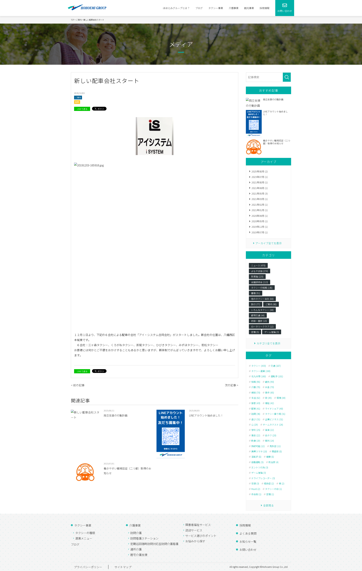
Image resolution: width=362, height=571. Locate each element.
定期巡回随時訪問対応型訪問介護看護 (154, 544)
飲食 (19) (255, 440)
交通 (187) (276, 365)
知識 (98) (255, 381)
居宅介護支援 (138, 555)
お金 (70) (269, 387)
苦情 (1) (270, 494)
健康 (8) (270, 456)
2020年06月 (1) (260, 215)
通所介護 (136, 549)
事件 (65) (269, 392)
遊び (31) (255, 419)
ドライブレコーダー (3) (263, 478)
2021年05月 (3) (260, 193)
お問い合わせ (247, 550)
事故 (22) (255, 435)
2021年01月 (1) (260, 210)
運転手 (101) (277, 376)
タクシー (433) (258, 365)
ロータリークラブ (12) (262, 326)
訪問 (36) (255, 414)
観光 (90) (269, 381)
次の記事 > (231, 385)
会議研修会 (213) (259, 282)
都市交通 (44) (258, 315)
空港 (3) (255, 483)
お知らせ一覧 (247, 541)
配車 (77, 102)
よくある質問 (247, 533)
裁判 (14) (269, 440)
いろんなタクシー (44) (262, 309)
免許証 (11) (275, 446)
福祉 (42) (269, 403)
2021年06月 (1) (260, 188)
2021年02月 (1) (260, 204)
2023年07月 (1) (260, 177)
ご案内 (78, 97)
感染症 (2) (269, 483)
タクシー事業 (215, 8)
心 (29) (254, 424)
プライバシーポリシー (88, 567)
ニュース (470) (258, 265)
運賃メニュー (83, 538)
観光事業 (249, 8)
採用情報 (264, 8)
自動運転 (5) (257, 462)
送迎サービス (193, 530)
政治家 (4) (273, 462)
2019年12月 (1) (260, 226)
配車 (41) (255, 408)
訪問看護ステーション (144, 538)
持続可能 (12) (258, 446)
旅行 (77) (255, 304)
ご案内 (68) (271, 304)
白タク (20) (270, 435)
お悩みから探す (195, 541)
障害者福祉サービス (198, 525)
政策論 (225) (257, 276)
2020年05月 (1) (260, 221)
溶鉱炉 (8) (256, 456)
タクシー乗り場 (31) (275, 414)
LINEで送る (82, 108)
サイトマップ (122, 567)
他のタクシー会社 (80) (262, 298)
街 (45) (268, 398)
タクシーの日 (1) (273, 489)
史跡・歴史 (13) (259, 320)
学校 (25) (255, 430)
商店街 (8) (277, 451)
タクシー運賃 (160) (260, 371)
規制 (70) (255, 392)
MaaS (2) (255, 489)
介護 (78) (255, 387)
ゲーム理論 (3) (271, 332)
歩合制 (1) (256, 494)
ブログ (199, 8)
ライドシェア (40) (274, 408)
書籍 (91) (255, 293)
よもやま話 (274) (259, 271)
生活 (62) (255, 398)
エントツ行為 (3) (259, 467)
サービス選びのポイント (200, 536)
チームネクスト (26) (273, 424)
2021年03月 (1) (260, 199)
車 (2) (281, 483)
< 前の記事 (77, 385)
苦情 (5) (255, 332)
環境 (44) (281, 398)
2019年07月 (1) (260, 232)
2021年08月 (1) (260, 182)
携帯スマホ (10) (259, 451)
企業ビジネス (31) (274, 419)
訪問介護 (136, 533)
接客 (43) (255, 403)
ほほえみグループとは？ (176, 8)
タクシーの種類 (85, 533)
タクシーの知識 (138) (261, 287)
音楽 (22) (269, 430)
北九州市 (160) (258, 376)
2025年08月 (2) (260, 171)
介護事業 (234, 8)
